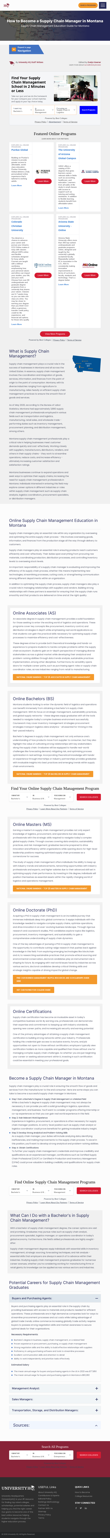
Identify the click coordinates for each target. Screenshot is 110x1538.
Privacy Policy (44, 1514)
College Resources (83, 1496)
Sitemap (42, 1511)
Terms (41, 1518)
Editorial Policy (44, 1498)
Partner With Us (45, 1508)
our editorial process (92, 65)
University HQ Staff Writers (31, 62)
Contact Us (43, 1505)
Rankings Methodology (48, 1502)
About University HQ (47, 1492)
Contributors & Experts (48, 1495)
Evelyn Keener (94, 62)
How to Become (82, 1492)
